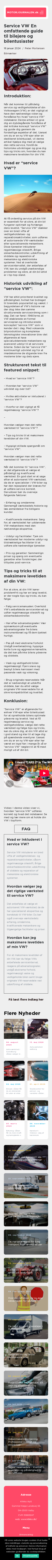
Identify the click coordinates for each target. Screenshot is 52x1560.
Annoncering (26, 1534)
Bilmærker (10, 53)
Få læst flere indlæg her (26, 999)
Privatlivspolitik (30, 1556)
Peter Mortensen (34, 48)
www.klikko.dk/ (29, 1519)
